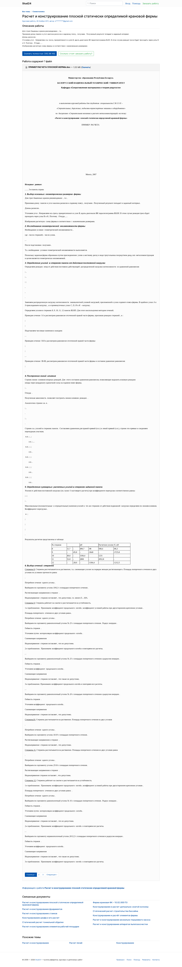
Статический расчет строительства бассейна (115, 911)
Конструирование (125, 943)
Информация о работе (73, 888)
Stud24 (38, 960)
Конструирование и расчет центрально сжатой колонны (120, 907)
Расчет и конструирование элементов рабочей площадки (50, 926)
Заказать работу (151, 3)
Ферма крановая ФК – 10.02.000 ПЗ (110, 902)
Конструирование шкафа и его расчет (40, 918)
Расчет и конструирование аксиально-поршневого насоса (121, 919)
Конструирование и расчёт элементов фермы (115, 915)
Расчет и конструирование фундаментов (42, 909)
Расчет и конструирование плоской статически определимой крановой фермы (52, 903)
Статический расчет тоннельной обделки (43, 922)
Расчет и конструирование (35, 943)
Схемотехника (38, 11)
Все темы (26, 11)
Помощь (136, 3)
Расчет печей (75, 943)
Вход (127, 3)
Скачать (86, 67)
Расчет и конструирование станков (39, 913)
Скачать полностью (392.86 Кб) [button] (39, 53)
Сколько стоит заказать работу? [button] (76, 53)
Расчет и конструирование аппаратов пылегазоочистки (120, 924)
